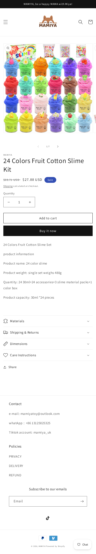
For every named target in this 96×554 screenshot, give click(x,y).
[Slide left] (38, 146)
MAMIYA (42, 546)
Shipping (8, 186)
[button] (5, 22)
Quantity (9, 193)
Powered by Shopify (55, 546)
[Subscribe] (82, 501)
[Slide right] (58, 146)
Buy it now (48, 231)
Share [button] (12, 367)
